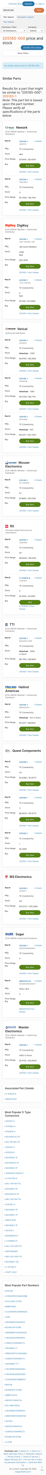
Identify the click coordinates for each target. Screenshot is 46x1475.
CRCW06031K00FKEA (15, 1411)
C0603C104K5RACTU (15, 1358)
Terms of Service (30, 1456)
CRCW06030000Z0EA (15, 1369)
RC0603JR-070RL (13, 1437)
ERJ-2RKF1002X (12, 1405)
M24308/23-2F (12, 1163)
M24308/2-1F (11, 1157)
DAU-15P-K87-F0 (13, 1183)
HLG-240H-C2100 (13, 1301)
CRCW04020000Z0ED (15, 1374)
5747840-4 (10, 1131)
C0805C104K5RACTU (15, 1343)
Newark (21, 130)
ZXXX (7, 1317)
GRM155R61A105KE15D (15, 1416)
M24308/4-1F (11, 1168)
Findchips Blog (15, 4)
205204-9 (10, 1152)
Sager (21, 936)
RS (18, 529)
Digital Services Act (13, 1459)
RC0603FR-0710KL (13, 1390)
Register (28, 4)
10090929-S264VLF (14, 1173)
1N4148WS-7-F (12, 1364)
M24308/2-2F (11, 1189)
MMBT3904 (10, 1306)
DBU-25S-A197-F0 (13, 1256)
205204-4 (10, 1147)
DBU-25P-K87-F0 (13, 1199)
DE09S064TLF (11, 1236)
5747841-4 (10, 1204)
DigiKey (21, 228)
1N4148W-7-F (11, 1348)
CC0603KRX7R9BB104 (15, 1379)
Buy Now (30, 165)
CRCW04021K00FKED (15, 1338)
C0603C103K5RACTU (15, 1431)
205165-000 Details (32, 47)
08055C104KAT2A (13, 1400)
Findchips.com (4, 4)
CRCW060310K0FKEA (15, 1322)
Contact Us (24, 1451)
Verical (16, 330)
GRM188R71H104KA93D (16, 1332)
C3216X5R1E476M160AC (16, 1312)
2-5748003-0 (11, 1241)
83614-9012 (10, 1220)
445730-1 (9, 1230)
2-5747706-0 (11, 1178)
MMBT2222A (11, 1395)
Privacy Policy (14, 1456)
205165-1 (23, 141)
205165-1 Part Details (29, 172)
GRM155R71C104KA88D (16, 1353)
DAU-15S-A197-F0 (13, 1246)
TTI (21, 627)
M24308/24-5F (12, 1194)
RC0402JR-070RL (13, 1327)
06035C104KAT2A (13, 1426)
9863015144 (25, 981)
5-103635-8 (24, 578)
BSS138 (8, 1384)
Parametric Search (34, 1454)
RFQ (30, 602)
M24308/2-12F (12, 1262)
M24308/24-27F (12, 1137)
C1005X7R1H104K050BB (16, 1296)
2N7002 (9, 1421)
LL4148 (8, 1442)
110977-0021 (11, 1272)
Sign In (41, 4)
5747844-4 (10, 1126)
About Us (35, 1451)
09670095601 (11, 1251)
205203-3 (10, 1121)
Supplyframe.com (23, 1472)
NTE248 (9, 1291)
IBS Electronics (20, 877)
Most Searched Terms (13, 1454)
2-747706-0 (10, 1267)
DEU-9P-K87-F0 (12, 1142)
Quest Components (26, 750)
